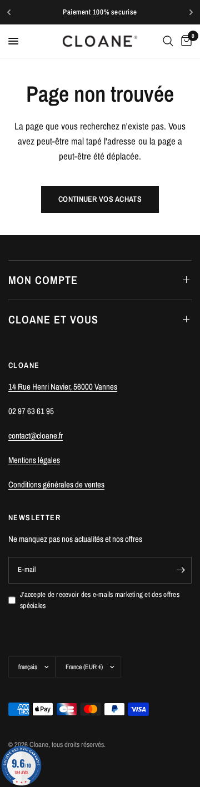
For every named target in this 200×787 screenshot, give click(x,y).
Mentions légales (34, 460)
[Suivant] (191, 12)
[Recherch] (168, 41)
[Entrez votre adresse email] (180, 570)
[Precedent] (9, 12)
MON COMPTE (43, 279)
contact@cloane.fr (35, 435)
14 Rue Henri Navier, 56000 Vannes (62, 386)
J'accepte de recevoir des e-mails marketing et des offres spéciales (99, 600)
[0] (184, 41)
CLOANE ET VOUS (53, 319)
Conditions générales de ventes (56, 484)
